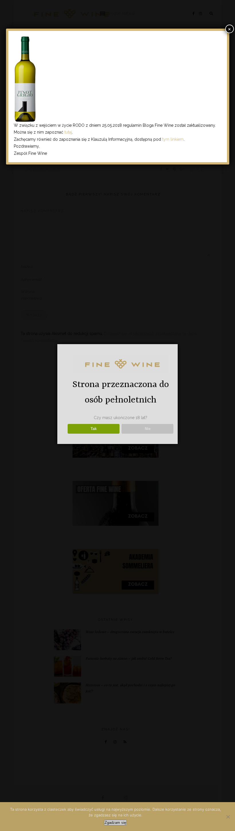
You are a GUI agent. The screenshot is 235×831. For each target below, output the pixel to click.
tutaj (68, 132)
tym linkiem (173, 139)
